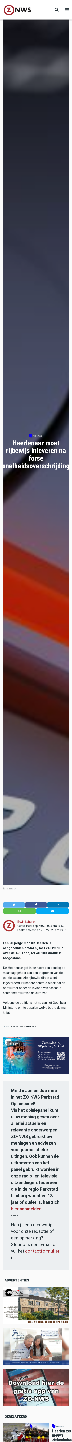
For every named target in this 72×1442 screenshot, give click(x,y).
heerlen (17, 1026)
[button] (14, 905)
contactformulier (42, 1251)
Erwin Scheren (26, 921)
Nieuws (37, 435)
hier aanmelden (26, 1208)
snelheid (31, 1026)
